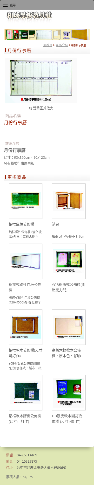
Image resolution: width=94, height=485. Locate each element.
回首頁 (47, 45)
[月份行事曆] (41, 80)
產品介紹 (62, 45)
